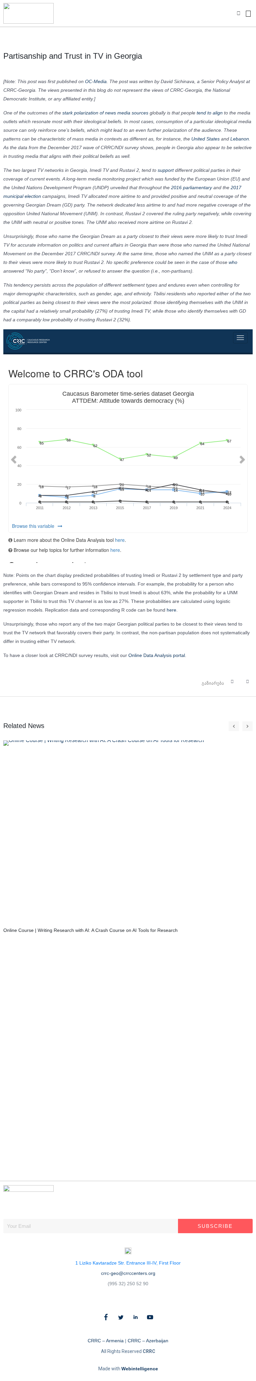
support (166, 170)
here (171, 610)
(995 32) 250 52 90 (128, 1283)
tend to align (210, 112)
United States (205, 138)
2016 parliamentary (191, 187)
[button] (238, 13)
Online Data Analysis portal (156, 655)
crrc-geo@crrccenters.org (128, 1273)
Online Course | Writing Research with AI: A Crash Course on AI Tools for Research (90, 930)
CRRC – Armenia (106, 1340)
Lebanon (239, 138)
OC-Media (96, 81)
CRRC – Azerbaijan (148, 1340)
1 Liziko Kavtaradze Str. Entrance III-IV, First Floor (128, 1263)
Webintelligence (139, 1368)
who (233, 262)
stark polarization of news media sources (105, 112)
